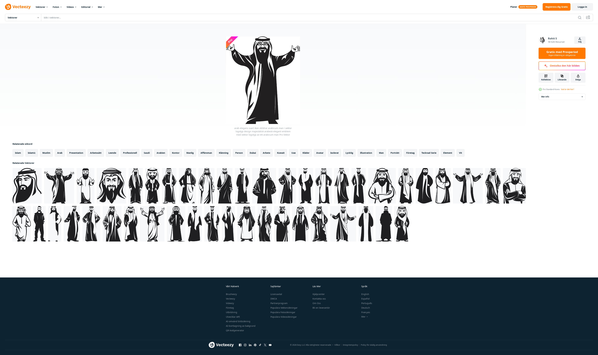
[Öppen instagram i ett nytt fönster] (245, 345)
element (447, 152)
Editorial (85, 6)
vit (460, 152)
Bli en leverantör (321, 307)
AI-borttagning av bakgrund (240, 325)
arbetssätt (95, 152)
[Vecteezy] (18, 7)
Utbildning (231, 312)
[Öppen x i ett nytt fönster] (265, 345)
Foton (56, 6)
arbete (266, 152)
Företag (230, 307)
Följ (580, 41)
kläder (306, 152)
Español (365, 298)
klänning (223, 152)
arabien (161, 152)
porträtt (395, 152)
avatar (319, 152)
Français (365, 312)
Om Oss (317, 303)
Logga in (582, 6)
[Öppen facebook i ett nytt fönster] (240, 345)
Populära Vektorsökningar (284, 307)
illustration (366, 152)
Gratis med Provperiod (562, 53)
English (365, 294)
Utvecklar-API (233, 316)
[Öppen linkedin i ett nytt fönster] (250, 345)
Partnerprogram (279, 303)
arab (59, 152)
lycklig (349, 152)
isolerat (334, 152)
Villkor (337, 344)
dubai (253, 152)
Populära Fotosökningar (282, 312)
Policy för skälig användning (374, 344)
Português (366, 303)
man (381, 152)
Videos (70, 6)
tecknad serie (428, 152)
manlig (190, 152)
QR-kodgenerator (235, 330)
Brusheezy (231, 294)
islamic (31, 152)
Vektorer (40, 6)
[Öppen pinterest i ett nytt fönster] (255, 345)
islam (18, 152)
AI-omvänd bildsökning (238, 321)
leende (112, 152)
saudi (147, 152)
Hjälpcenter (319, 294)
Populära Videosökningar (283, 316)
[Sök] (580, 17)
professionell (130, 152)
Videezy (230, 303)
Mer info (545, 96)
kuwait (281, 152)
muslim (46, 152)
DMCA (273, 298)
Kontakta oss (319, 298)
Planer (513, 6)
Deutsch (365, 307)
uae (293, 152)
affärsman (206, 152)
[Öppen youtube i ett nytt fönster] (270, 345)
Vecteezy (230, 298)
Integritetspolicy (350, 344)
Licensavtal (276, 294)
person (239, 152)
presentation (76, 152)
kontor (175, 152)
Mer (100, 6)
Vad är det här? (567, 89)
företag (410, 152)
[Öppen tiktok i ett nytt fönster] (260, 345)
